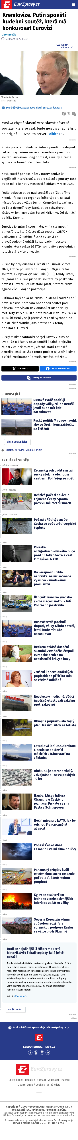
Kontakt (41, 1079)
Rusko (9, 450)
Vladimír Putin (34, 450)
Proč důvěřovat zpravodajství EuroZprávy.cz (33, 107)
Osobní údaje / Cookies (31, 1084)
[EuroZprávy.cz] (23, 4)
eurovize (19, 450)
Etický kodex (16, 1079)
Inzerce (65, 1079)
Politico (53, 134)
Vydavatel (53, 1079)
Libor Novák (8, 34)
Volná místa (53, 1084)
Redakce (30, 1079)
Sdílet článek (65, 46)
